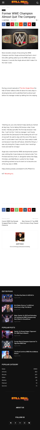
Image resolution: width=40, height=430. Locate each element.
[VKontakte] (29, 423)
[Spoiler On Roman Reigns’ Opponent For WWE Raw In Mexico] (7, 334)
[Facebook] (4, 24)
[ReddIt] (21, 24)
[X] (8, 24)
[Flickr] (20, 423)
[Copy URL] (34, 24)
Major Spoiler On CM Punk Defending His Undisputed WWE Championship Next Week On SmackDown (25, 317)
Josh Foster (6, 20)
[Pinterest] (12, 24)
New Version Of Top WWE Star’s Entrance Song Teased (29, 222)
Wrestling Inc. (9, 174)
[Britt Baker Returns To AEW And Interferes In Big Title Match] (7, 308)
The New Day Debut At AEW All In (24, 295)
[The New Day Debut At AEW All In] (7, 298)
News (8, 7)
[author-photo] (20, 241)
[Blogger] (11, 423)
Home (3, 7)
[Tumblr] (25, 24)
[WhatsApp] (16, 24)
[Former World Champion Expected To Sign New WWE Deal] (7, 344)
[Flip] (29, 24)
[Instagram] (24, 423)
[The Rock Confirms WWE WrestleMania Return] (7, 355)
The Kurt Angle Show (27, 88)
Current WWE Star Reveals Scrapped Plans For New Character (10, 223)
